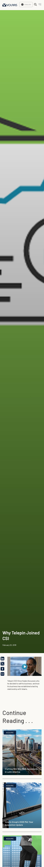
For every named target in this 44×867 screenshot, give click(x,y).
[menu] (39, 5)
